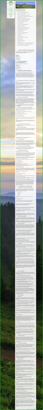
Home (11, 7)
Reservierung (11, 10)
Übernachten (11, 9)
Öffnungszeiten (11, 14)
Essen (11, 11)
